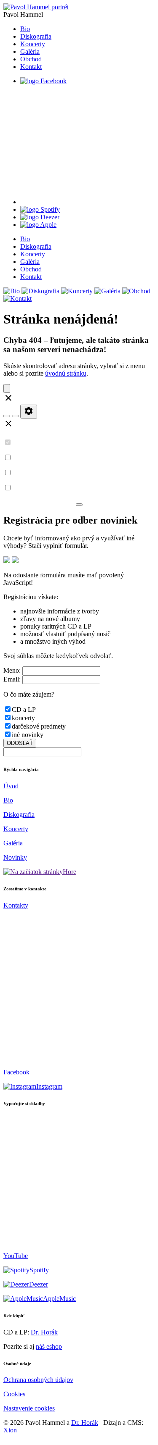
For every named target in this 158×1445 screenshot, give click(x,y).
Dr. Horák (44, 1332)
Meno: (12, 670)
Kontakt (31, 66)
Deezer (38, 1284)
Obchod (31, 59)
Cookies (14, 1394)
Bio (25, 28)
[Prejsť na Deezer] (39, 217)
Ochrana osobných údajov (38, 1379)
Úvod (11, 786)
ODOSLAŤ (20, 743)
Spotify (39, 1270)
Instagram (49, 1086)
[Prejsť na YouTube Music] (87, 201)
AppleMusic (59, 1298)
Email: (12, 679)
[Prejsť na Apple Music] (38, 224)
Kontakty (15, 905)
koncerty (23, 717)
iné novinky (27, 734)
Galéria (30, 51)
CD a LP (24, 709)
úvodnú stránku (65, 373)
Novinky (15, 857)
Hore (69, 871)
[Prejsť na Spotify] (40, 209)
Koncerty (32, 43)
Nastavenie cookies (29, 1408)
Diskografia (35, 36)
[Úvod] (36, 7)
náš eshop (49, 1346)
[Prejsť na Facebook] (43, 80)
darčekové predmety (39, 726)
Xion (10, 1430)
